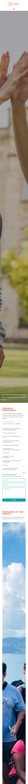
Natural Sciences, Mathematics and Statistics (11, 461)
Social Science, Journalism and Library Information (10, 469)
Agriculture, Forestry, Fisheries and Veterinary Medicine (11, 429)
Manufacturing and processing (8, 456)
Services (6, 465)
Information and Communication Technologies (10, 449)
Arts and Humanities (9, 433)
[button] (14, 9)
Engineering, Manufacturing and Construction (11, 441)
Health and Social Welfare (11, 445)
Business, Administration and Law (11, 437)
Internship (7, 453)
